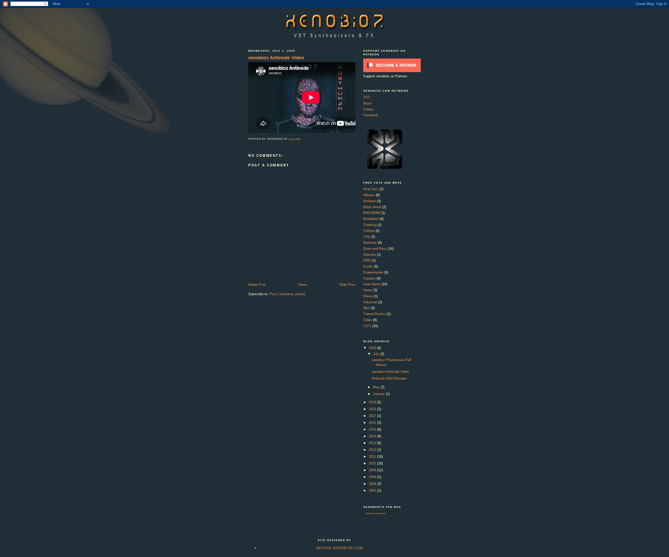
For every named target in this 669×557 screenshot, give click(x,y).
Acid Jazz (370, 189)
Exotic (368, 266)
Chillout (368, 231)
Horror (367, 290)
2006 (373, 477)
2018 (373, 409)
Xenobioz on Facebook (376, 513)
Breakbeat (371, 219)
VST (366, 97)
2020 (373, 348)
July (376, 354)
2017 (373, 416)
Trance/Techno (374, 314)
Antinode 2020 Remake (389, 378)
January (379, 394)
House (368, 296)
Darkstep (370, 243)
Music (367, 103)
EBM (367, 260)
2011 (373, 457)
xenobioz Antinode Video (276, 57)
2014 (373, 436)
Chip (366, 237)
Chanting (370, 225)
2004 (373, 484)
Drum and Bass (375, 249)
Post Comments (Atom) (287, 294)
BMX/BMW (371, 213)
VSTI (367, 326)
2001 (373, 490)
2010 (373, 463)
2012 (373, 450)
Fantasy (369, 278)
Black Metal (372, 207)
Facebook (370, 115)
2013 (373, 443)
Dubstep (369, 255)
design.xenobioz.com (340, 548)
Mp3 (366, 308)
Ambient (369, 201)
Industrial (370, 302)
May (376, 387)
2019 (373, 402)
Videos (368, 109)
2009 (373, 470)
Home (302, 285)
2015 (373, 429)
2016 (373, 423)
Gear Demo (371, 284)
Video (367, 320)
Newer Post (257, 285)
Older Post (347, 285)
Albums (369, 195)
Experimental (373, 272)
